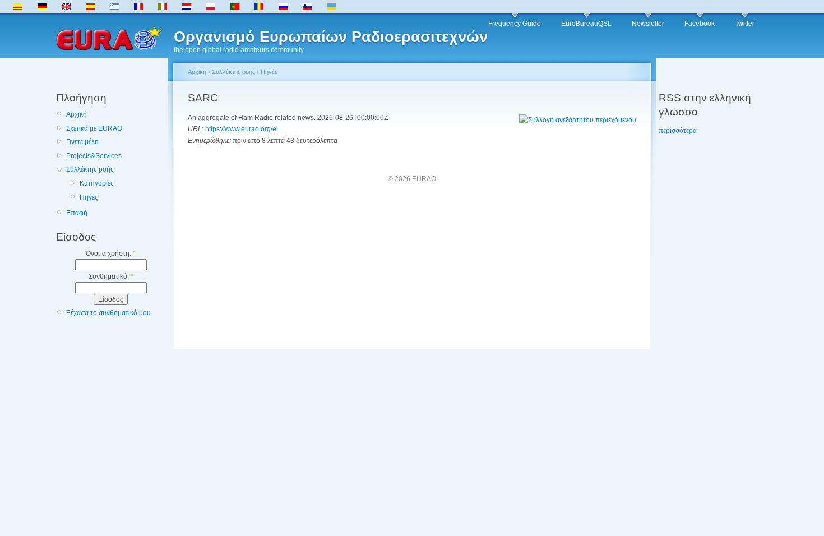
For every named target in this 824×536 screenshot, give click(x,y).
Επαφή (76, 213)
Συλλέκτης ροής (90, 169)
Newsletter (648, 23)
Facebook (699, 23)
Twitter (744, 23)
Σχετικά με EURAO (94, 128)
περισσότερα (678, 131)
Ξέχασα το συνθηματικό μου (108, 313)
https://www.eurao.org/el (241, 129)
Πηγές (89, 197)
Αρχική (76, 114)
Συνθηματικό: (111, 276)
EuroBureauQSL (586, 23)
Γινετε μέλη (82, 142)
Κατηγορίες (97, 183)
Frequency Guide (514, 23)
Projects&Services (94, 156)
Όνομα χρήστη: (111, 253)
